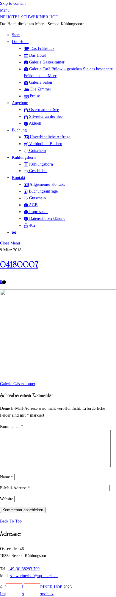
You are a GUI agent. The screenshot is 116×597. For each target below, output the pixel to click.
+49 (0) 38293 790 (24, 568)
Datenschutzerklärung (46, 218)
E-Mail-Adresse (15, 487)
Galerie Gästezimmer (46, 62)
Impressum (38, 211)
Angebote (20, 102)
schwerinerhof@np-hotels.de (34, 575)
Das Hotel (20, 41)
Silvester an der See (45, 116)
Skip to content (13, 3)
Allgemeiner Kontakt (47, 184)
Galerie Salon (40, 82)
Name (6, 476)
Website (6, 498)
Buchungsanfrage (43, 191)
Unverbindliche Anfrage (49, 136)
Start (16, 34)
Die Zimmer (40, 89)
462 (31, 225)
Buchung (19, 130)
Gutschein (37, 150)
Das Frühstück (41, 48)
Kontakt (18, 177)
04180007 (19, 265)
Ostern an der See (43, 109)
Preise (34, 95)
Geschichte (37, 170)
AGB (32, 204)
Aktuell (34, 123)
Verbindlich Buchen (45, 143)
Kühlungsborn (24, 157)
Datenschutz (43, 593)
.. (18, 232)
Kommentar (11, 426)
